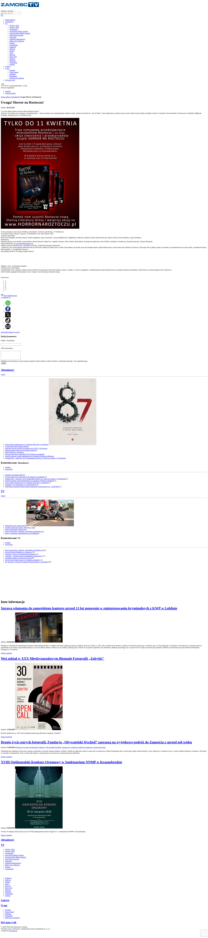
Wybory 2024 (14, 26)
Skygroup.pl (13, 931)
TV (2, 491)
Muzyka (12, 55)
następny (11, 332)
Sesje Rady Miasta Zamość (19, 31)
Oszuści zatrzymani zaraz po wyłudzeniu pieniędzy (23, 560)
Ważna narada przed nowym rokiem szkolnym (21, 450)
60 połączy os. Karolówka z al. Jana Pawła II (21, 485)
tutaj (85, 361)
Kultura (12, 43)
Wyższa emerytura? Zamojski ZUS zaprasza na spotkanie (24, 454)
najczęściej (9, 469)
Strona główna (6, 97)
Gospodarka (14, 45)
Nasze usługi (14, 72)
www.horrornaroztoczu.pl (24, 243)
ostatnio (8, 467)
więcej (3, 374)
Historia (12, 59)
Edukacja (13, 47)
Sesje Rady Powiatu (16, 35)
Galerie (5, 900)
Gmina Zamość (10, 93)
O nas (4, 905)
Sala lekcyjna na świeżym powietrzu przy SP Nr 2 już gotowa (26, 448)
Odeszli (12, 64)
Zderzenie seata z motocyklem (15, 526)
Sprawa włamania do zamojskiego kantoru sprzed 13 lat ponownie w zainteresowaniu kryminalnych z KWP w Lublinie (89, 608)
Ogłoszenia (13, 63)
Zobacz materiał (6, 653)
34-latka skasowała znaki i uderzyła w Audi (20, 528)
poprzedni (4, 332)
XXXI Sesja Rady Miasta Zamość (17, 446)
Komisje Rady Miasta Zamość (20, 33)
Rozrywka (13, 57)
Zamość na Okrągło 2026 (14, 475)
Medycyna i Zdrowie (17, 41)
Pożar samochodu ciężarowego (15, 529)
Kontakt (12, 70)
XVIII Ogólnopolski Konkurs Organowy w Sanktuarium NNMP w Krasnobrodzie (61, 762)
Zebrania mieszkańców (17, 39)
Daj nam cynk (8, 922)
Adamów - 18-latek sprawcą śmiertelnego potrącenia (23, 556)
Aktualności (15, 97)
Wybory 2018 (14, 27)
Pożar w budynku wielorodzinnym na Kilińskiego (22, 533)
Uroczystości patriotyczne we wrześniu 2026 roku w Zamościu (27, 444)
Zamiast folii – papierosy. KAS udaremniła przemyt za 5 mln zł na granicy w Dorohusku (35, 458)
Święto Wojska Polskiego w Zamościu (18, 552)
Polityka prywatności (17, 78)
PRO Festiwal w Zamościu (14, 452)
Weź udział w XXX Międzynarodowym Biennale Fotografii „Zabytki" (52, 658)
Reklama (13, 61)
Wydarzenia (14, 29)
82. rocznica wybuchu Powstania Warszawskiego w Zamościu (26, 562)
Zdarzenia (13, 37)
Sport (11, 53)
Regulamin (13, 76)
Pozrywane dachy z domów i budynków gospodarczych (24, 531)
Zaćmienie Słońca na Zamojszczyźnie (18, 558)
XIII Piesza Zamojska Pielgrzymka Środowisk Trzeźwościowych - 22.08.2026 (32, 487)
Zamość (8, 91)
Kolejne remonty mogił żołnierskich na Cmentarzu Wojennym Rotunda (29, 456)
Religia (12, 51)
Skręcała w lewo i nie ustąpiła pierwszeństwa (21, 554)
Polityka (12, 49)
